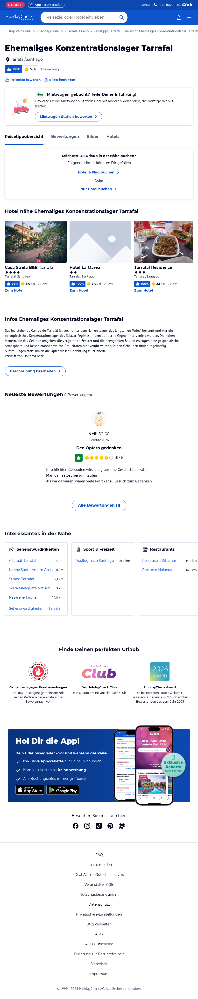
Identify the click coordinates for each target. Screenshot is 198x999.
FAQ (99, 855)
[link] (179, 17)
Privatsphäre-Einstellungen (99, 914)
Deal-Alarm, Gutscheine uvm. (99, 874)
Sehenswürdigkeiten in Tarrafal (35, 608)
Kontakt (147, 5)
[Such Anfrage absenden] (121, 17)
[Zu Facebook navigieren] (75, 826)
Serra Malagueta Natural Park (31, 588)
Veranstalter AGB (99, 884)
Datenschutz (99, 904)
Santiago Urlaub (51, 31)
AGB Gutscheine (99, 944)
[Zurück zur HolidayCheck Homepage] (19, 17)
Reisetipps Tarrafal (106, 31)
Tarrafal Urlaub (78, 31)
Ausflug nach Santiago (95, 560)
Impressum (99, 974)
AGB (99, 934)
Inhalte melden (99, 865)
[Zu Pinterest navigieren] (110, 826)
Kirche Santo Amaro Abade (31, 570)
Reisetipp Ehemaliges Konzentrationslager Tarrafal (161, 31)
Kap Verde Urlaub (22, 31)
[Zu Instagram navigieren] (87, 826)
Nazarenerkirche (22, 597)
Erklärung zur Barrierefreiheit (99, 954)
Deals (13, 5)
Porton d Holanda (157, 570)
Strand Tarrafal (21, 579)
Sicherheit (99, 964)
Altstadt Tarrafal (22, 560)
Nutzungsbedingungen (99, 894)
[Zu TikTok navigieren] (99, 826)
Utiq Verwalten (99, 924)
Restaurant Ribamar (159, 560)
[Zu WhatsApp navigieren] (122, 826)
